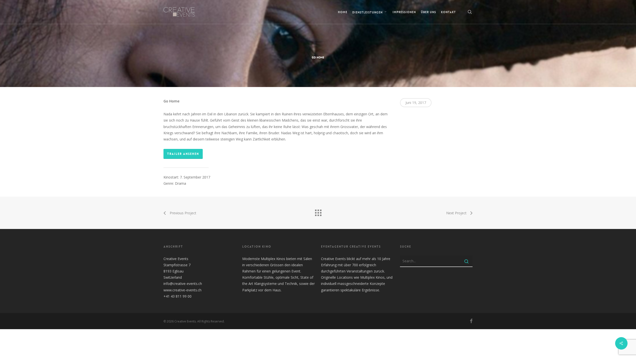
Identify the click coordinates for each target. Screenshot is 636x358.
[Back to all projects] (318, 212)
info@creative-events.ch (182, 283)
